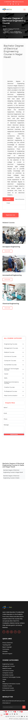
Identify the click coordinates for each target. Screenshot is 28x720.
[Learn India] (7, 9)
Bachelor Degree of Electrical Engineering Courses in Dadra (11, 477)
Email (5, 413)
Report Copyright (7, 647)
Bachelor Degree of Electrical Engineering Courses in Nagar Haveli (13, 471)
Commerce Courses (10, 356)
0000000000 (8, 1)
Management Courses (11, 348)
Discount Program (7, 653)
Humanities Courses (10, 364)
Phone (5, 419)
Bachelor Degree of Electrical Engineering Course (11, 29)
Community (5, 649)
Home (4, 26)
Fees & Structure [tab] (19, 199)
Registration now (10, 215)
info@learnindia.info (19, 1)
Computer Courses (10, 360)
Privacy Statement (7, 642)
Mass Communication (10, 395)
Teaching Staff (6, 645)
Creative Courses (9, 387)
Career (6, 374)
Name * (6, 407)
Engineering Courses (10, 344)
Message (6, 425)
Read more (7, 251)
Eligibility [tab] (8, 199)
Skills (5, 378)
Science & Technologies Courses (11, 369)
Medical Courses (9, 352)
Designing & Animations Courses (11, 382)
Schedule (5, 651)
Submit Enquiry (14, 434)
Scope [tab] (8, 203)
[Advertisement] (14, 69)
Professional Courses (10, 391)
